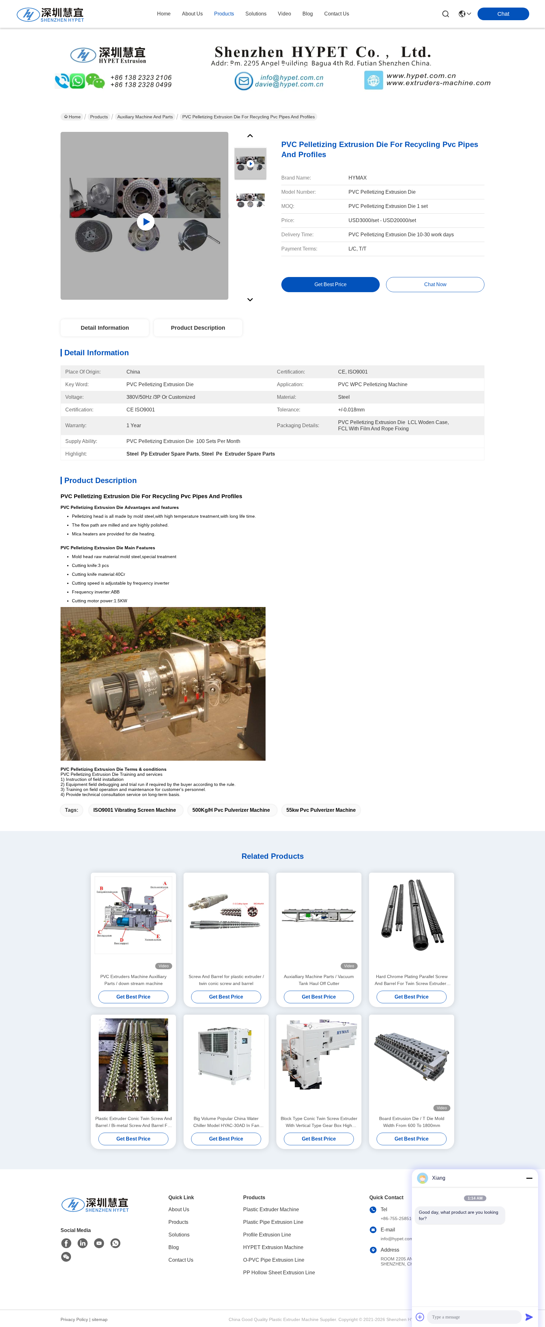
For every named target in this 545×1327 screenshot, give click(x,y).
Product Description (198, 328)
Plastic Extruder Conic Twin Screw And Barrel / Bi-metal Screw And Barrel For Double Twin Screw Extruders (133, 1122)
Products (99, 116)
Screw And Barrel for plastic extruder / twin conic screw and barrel (226, 980)
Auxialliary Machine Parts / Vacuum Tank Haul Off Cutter (319, 980)
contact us (336, 13)
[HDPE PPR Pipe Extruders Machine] (144, 215)
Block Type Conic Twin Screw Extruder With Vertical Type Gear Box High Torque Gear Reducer (319, 1122)
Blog (173, 1247)
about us (192, 13)
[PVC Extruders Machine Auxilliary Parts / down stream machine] (133, 922)
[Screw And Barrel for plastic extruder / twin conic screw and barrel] (226, 922)
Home (164, 13)
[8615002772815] (115, 1243)
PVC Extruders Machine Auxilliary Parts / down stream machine (133, 980)
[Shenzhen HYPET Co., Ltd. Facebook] (66, 1243)
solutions (256, 13)
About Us (178, 1209)
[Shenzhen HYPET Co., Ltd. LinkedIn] (82, 1243)
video (284, 13)
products (224, 13)
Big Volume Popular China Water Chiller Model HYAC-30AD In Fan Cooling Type (226, 1122)
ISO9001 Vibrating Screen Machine (134, 810)
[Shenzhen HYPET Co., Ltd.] (50, 13)
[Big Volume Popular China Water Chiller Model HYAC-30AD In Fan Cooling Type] (226, 1064)
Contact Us (180, 1260)
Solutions (179, 1234)
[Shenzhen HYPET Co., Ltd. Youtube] (99, 1243)
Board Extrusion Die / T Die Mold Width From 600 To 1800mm (411, 1122)
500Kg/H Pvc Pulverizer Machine (231, 810)
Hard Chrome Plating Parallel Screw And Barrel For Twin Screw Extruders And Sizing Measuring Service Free (411, 980)
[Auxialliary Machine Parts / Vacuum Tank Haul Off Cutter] (319, 922)
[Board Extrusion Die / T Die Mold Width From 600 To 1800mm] (411, 1064)
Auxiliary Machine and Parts (145, 116)
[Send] (529, 1317)
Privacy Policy (74, 1319)
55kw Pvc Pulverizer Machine (321, 810)
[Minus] (529, 1178)
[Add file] (420, 1317)
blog (307, 13)
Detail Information (105, 328)
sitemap (100, 1319)
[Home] (95, 1211)
